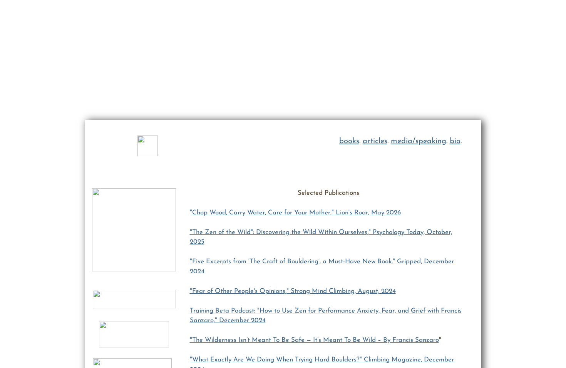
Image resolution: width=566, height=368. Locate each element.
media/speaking (418, 141)
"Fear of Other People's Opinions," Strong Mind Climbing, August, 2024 (293, 291)
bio (455, 141)
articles (375, 141)
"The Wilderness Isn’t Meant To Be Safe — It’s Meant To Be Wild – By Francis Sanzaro (314, 340)
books (349, 141)
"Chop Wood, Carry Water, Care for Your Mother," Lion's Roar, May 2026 (295, 212)
